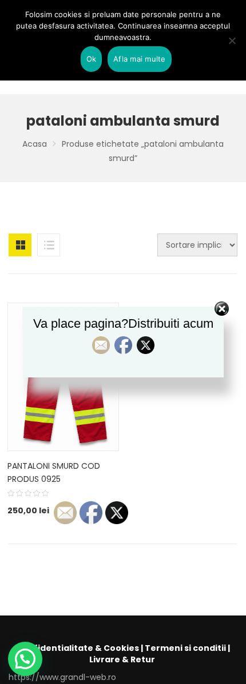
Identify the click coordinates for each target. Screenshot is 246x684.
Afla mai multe (139, 58)
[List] (48, 245)
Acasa (34, 144)
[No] (231, 40)
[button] (25, 659)
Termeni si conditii (185, 648)
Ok (91, 58)
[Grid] (20, 245)
